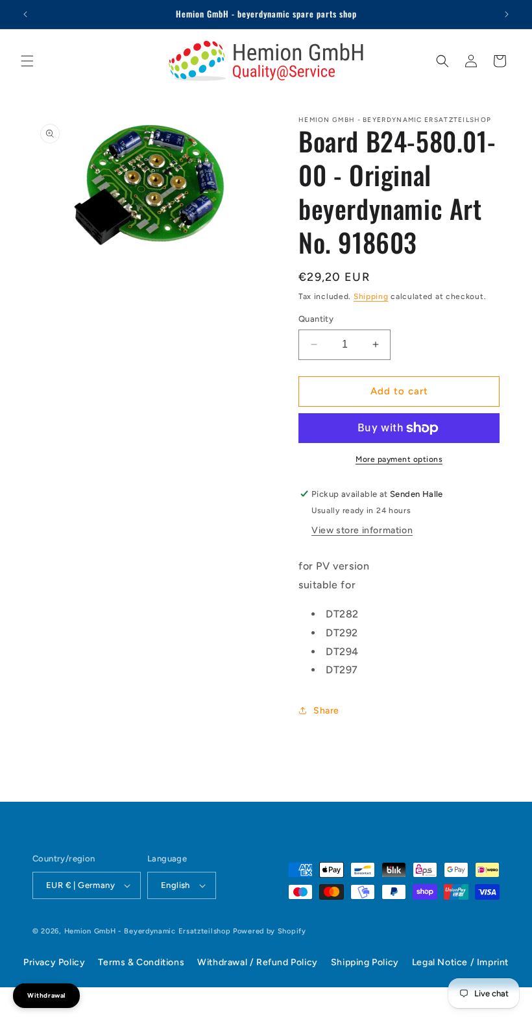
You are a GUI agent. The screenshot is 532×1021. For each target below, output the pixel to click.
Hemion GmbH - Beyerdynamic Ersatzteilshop (147, 931)
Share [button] (326, 710)
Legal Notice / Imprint (460, 962)
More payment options (399, 459)
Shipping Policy (365, 962)
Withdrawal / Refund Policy (257, 962)
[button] (27, 61)
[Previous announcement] (25, 14)
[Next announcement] (506, 14)
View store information (362, 530)
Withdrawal (46, 995)
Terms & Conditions (141, 962)
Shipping (371, 296)
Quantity (315, 319)
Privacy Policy (54, 962)
